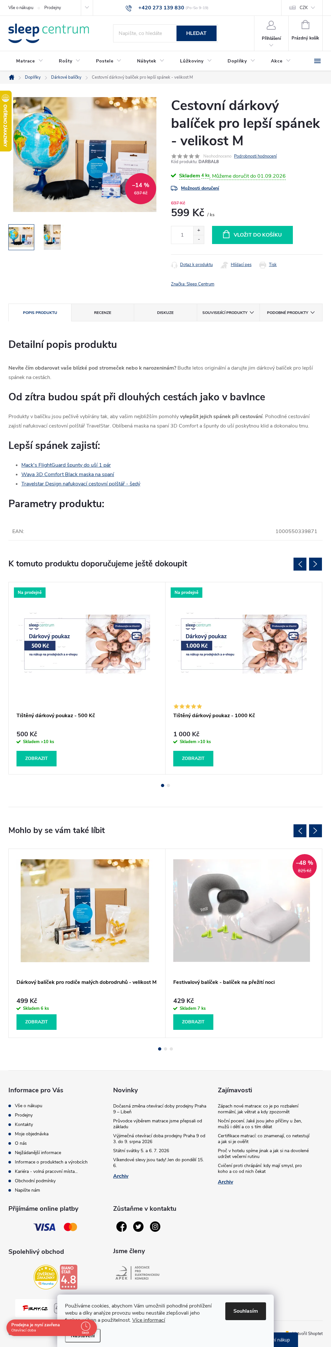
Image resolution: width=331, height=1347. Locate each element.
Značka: (192, 284)
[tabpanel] (87, 678)
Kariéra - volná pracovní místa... (46, 1171)
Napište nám (27, 1190)
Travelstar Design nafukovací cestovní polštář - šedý (80, 483)
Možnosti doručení (200, 188)
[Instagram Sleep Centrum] (155, 1226)
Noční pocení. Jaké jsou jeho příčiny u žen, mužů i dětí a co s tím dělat (260, 1124)
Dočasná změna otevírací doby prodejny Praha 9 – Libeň (159, 1109)
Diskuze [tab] (165, 312)
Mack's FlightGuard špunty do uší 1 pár (66, 465)
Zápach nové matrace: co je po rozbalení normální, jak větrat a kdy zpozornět (258, 1109)
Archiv (120, 1176)
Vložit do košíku (258, 235)
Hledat (196, 33)
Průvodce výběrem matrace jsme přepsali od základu (157, 1124)
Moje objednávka (31, 1134)
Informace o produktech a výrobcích (51, 1162)
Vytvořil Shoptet (308, 1334)
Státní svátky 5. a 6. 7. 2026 (141, 1151)
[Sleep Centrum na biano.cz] (68, 1277)
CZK (304, 8)
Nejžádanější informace (38, 1153)
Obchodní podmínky (35, 1181)
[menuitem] (29, 61)
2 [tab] (168, 785)
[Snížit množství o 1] (198, 239)
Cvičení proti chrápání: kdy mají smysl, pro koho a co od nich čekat (260, 1168)
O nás (21, 1143)
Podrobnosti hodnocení (255, 156)
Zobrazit (36, 758)
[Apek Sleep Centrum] (137, 1273)
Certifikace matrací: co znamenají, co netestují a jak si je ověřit (263, 1139)
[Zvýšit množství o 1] (198, 230)
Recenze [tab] (102, 312)
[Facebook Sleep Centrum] (121, 1226)
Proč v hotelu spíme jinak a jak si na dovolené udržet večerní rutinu (263, 1154)
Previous (300, 564)
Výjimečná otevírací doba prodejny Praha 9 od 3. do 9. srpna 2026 (159, 1139)
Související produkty (224, 312)
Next (315, 564)
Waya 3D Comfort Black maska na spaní (67, 474)
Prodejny (52, 8)
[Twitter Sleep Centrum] (138, 1226)
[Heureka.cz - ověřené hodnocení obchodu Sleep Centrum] (46, 1277)
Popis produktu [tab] (40, 312)
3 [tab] (171, 1049)
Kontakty (24, 1124)
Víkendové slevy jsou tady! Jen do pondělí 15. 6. (158, 1163)
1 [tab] (162, 785)
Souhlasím (245, 1311)
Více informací (148, 1320)
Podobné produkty (287, 312)
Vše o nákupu (20, 8)
